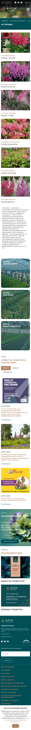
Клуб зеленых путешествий (12, 683)
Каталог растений (17, 21)
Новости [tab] (6, 368)
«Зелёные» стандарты (10, 700)
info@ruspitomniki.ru (6, 636)
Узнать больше (8, 535)
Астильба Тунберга (8, 170)
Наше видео (6, 703)
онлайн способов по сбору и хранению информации (17, 720)
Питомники (5, 670)
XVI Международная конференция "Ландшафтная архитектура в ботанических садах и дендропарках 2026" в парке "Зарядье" (15, 457)
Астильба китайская (8, 84)
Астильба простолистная (10, 142)
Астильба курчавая (8, 113)
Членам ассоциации (9, 689)
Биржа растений (7, 676)
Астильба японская (8, 199)
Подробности (6, 420)
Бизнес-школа (7, 680)
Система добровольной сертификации (11, 696)
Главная (4, 21)
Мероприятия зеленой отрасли (13, 686)
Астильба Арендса (8, 55)
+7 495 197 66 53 (5, 634)
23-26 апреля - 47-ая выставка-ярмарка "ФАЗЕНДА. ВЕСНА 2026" (13, 499)
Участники (5, 673)
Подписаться (7, 660)
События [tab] (15, 368)
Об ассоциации (7, 667)
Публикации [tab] (7, 372)
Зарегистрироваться (10, 541)
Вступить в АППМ (6, 2)
